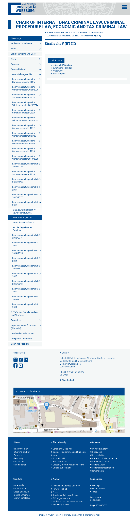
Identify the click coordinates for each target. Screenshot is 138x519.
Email (65, 374)
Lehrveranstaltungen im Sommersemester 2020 (23, 150)
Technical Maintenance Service (67, 501)
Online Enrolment (22, 495)
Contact (65, 353)
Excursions (16, 320)
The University (21, 448)
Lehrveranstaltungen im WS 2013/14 (25, 267)
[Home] (45, 33)
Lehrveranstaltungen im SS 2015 (25, 244)
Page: (92, 505)
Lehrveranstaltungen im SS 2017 (25, 188)
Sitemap (95, 485)
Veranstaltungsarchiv (22, 74)
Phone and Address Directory (66, 485)
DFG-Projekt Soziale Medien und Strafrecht (24, 313)
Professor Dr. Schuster (21, 43)
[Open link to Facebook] (15, 366)
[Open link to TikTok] (21, 360)
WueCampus (20, 488)
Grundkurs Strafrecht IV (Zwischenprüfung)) (24, 211)
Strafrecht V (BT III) (22, 217)
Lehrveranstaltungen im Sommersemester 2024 (23, 96)
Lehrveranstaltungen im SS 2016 (25, 203)
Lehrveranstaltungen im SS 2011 (25, 305)
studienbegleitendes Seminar (22, 228)
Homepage (16, 38)
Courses (15, 64)
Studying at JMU (22, 452)
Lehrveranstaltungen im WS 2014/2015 (25, 251)
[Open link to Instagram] (15, 360)
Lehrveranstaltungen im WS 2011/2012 (25, 298)
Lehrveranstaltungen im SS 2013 (25, 275)
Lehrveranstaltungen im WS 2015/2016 (25, 236)
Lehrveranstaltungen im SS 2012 (25, 290)
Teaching (18, 458)
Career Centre (97, 471)
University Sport (98, 455)
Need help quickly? (61, 504)
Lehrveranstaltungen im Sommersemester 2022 (23, 126)
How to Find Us (60, 489)
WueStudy (19, 485)
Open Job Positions (20, 344)
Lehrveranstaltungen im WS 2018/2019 (25, 165)
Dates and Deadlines (63, 448)
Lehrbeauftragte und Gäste (24, 54)
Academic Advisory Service (104, 458)
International (20, 464)
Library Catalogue (22, 498)
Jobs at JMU (59, 458)
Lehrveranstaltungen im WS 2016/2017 (25, 196)
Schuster (54, 33)
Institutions (19, 461)
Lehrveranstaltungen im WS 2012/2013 (25, 282)
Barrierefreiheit (92, 515)
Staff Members (60, 461)
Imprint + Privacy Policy (50, 515)
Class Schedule (21, 491)
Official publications (62, 467)
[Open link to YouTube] (21, 366)
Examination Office (100, 461)
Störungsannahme (61, 498)
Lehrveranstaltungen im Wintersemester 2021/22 (24, 134)
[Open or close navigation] (124, 7)
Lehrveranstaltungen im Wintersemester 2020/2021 (25, 142)
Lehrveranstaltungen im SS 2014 (25, 259)
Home (17, 442)
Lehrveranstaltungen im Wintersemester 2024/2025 (25, 88)
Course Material (18, 69)
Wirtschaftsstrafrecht (23, 222)
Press (55, 492)
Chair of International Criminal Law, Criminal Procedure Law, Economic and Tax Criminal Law (71, 24)
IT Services (96, 452)
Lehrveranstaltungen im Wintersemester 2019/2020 (25, 157)
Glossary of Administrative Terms (68, 464)
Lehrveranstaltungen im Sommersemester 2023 (23, 111)
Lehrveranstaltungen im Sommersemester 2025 (23, 80)
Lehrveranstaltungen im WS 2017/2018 (25, 180)
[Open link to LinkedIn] (26, 360)
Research (18, 455)
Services (95, 442)
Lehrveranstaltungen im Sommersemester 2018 (23, 173)
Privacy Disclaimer (73, 515)
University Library (99, 448)
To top (94, 491)
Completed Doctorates (21, 338)
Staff (13, 48)
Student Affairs (98, 464)
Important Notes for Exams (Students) (24, 326)
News (13, 59)
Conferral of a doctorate (22, 333)
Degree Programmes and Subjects (69, 452)
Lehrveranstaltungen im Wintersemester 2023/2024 (25, 103)
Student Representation (102, 467)
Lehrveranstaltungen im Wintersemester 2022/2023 (25, 119)
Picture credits (98, 488)
